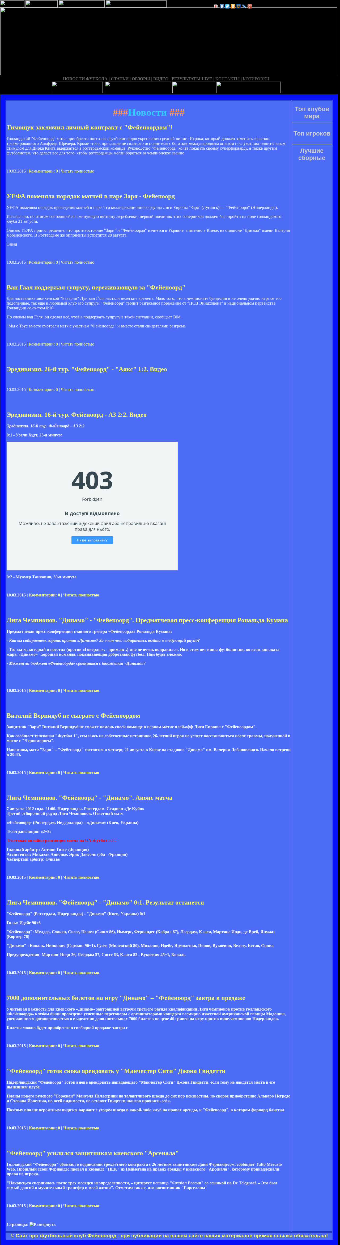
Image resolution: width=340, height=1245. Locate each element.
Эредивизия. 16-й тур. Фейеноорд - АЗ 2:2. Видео (77, 414)
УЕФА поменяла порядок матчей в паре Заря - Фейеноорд (91, 196)
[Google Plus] (250, 6)
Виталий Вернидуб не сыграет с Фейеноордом (73, 715)
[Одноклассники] (233, 6)
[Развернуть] (42, 1224)
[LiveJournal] (244, 6)
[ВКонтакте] (222, 6)
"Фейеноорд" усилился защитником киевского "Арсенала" (93, 1153)
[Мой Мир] (238, 6)
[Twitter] (227, 6)
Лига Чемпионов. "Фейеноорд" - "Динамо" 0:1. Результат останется (105, 902)
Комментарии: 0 (43, 171)
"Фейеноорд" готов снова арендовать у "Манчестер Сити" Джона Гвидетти (116, 1070)
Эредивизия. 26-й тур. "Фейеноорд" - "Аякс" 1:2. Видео (87, 369)
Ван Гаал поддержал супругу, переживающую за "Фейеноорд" (96, 287)
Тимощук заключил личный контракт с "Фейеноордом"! (89, 127)
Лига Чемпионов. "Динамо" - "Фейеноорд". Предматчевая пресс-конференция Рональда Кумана (147, 620)
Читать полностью (77, 171)
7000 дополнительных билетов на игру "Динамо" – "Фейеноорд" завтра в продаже (126, 997)
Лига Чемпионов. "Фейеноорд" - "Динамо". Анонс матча (89, 797)
